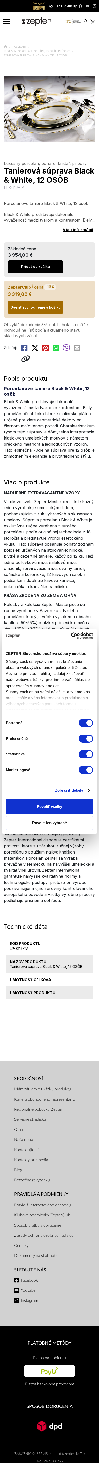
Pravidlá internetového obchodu (42, 1205)
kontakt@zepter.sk (64, 1454)
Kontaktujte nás (27, 1150)
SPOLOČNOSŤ (29, 1079)
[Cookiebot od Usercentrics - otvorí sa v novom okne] (71, 635)
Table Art (19, 46)
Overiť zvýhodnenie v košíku (35, 307)
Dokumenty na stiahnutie (36, 1256)
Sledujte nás (30, 1270)
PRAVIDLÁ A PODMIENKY (41, 1194)
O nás (19, 1130)
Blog (18, 1170)
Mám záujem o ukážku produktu (42, 1089)
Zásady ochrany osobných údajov (44, 1235)
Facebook (29, 1280)
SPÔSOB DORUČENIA (50, 1406)
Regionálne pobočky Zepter (38, 1109)
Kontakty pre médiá (31, 1160)
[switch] (86, 739)
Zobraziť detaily (69, 790)
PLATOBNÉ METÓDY (49, 1343)
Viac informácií (78, 229)
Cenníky (21, 1245)
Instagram (29, 1301)
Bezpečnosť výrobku (32, 1180)
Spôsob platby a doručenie (37, 1225)
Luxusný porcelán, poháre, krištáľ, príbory (37, 51)
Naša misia (23, 1140)
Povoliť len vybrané (49, 823)
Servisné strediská (30, 1119)
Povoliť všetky (49, 806)
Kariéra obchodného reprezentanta (45, 1099)
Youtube (28, 1290)
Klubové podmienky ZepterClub (42, 1215)
